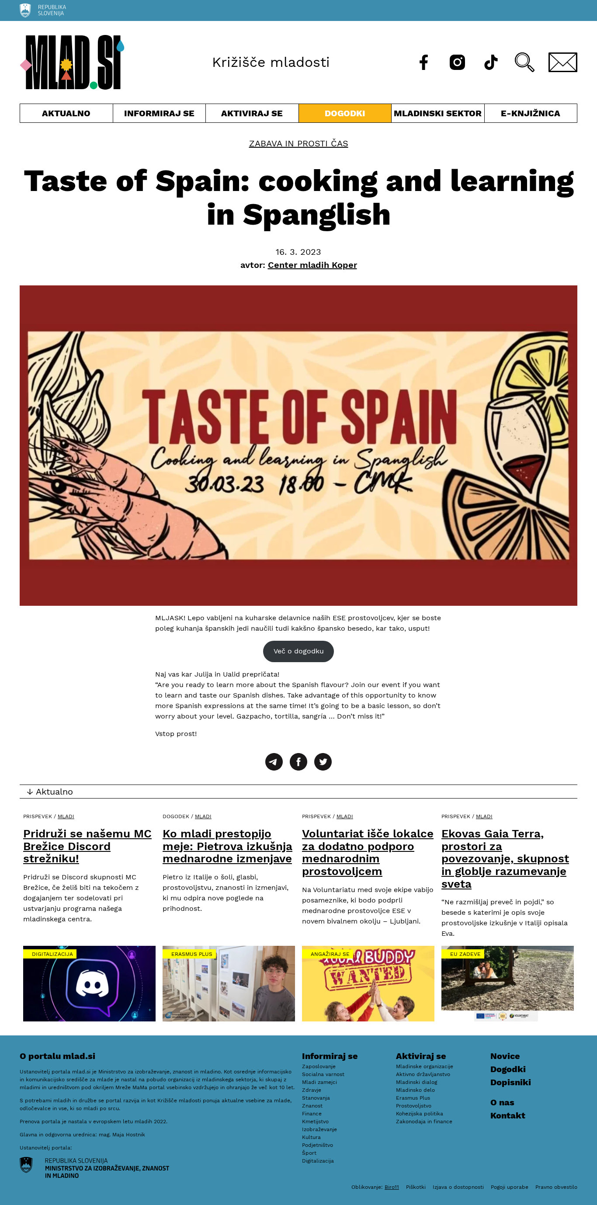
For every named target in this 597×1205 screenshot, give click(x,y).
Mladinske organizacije (424, 1066)
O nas (502, 1102)
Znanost (312, 1106)
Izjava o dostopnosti (458, 1187)
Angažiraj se (330, 954)
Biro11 (392, 1187)
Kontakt (507, 1115)
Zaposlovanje (319, 1066)
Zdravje (311, 1090)
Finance (312, 1114)
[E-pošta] (562, 62)
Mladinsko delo (415, 1090)
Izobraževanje (319, 1129)
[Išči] (525, 62)
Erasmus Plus (191, 954)
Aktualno (68, 115)
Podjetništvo (317, 1145)
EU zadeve (465, 954)
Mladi (66, 816)
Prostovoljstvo (413, 1106)
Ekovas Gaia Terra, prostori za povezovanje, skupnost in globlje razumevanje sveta (505, 858)
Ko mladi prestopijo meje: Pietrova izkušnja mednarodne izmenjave (227, 846)
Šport (309, 1153)
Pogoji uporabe (509, 1187)
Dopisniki (510, 1082)
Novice (505, 1056)
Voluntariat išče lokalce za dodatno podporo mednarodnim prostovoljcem (368, 852)
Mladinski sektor (438, 115)
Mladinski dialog (416, 1082)
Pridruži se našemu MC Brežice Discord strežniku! (87, 846)
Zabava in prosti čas (298, 143)
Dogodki (345, 113)
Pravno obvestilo (556, 1187)
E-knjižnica (530, 113)
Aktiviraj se (252, 115)
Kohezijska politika (419, 1114)
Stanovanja (316, 1098)
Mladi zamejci (319, 1082)
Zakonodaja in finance (424, 1121)
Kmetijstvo (315, 1121)
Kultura (311, 1137)
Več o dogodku (299, 651)
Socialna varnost (323, 1074)
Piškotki (416, 1187)
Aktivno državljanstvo (423, 1074)
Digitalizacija (52, 954)
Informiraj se (159, 115)
